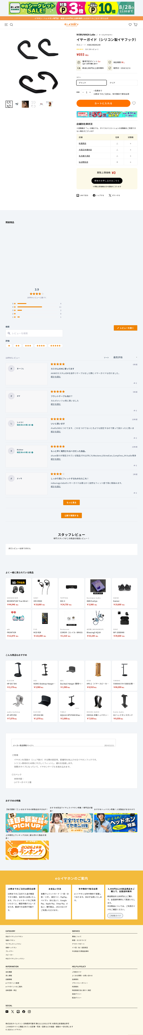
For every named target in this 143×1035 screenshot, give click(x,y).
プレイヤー (10, 951)
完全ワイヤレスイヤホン (14, 936)
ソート (106, 357)
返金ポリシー (77, 994)
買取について (77, 936)
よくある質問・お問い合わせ (82, 975)
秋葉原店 (82, 143)
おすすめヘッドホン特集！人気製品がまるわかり (114, 809)
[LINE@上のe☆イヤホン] (18, 1011)
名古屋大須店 (84, 156)
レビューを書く (127, 328)
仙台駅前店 (83, 162)
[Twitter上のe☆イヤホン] (12, 1011)
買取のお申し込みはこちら (106, 180)
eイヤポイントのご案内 (14, 986)
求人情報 (9, 975)
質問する (68, 516)
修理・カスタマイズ (79, 940)
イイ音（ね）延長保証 (80, 947)
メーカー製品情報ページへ (23, 745)
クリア (112, 82)
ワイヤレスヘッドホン (13, 944)
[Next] (69, 66)
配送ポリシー (77, 997)
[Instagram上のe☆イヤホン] (29, 1011)
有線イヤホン (10, 940)
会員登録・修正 (11, 990)
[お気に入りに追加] (133, 103)
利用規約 (75, 986)
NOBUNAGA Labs (86, 34)
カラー (79, 77)
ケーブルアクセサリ (105, 35)
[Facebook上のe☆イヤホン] (23, 1011)
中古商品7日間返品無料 (80, 951)
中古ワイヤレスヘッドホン (15, 958)
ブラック (82, 82)
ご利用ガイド (115, 915)
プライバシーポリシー (80, 983)
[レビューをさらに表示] (71, 502)
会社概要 (9, 972)
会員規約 (75, 979)
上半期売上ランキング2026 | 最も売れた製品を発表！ (26, 837)
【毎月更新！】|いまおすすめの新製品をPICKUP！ (27, 809)
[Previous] (7, 66)
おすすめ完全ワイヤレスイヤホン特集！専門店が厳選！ (71, 809)
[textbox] (34, 333)
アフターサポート (78, 944)
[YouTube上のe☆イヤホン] (7, 1011)
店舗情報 (9, 979)
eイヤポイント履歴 (12, 983)
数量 (78, 92)
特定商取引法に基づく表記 (81, 990)
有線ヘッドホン (11, 947)
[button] (87, 49)
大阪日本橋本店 (85, 149)
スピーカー (10, 955)
